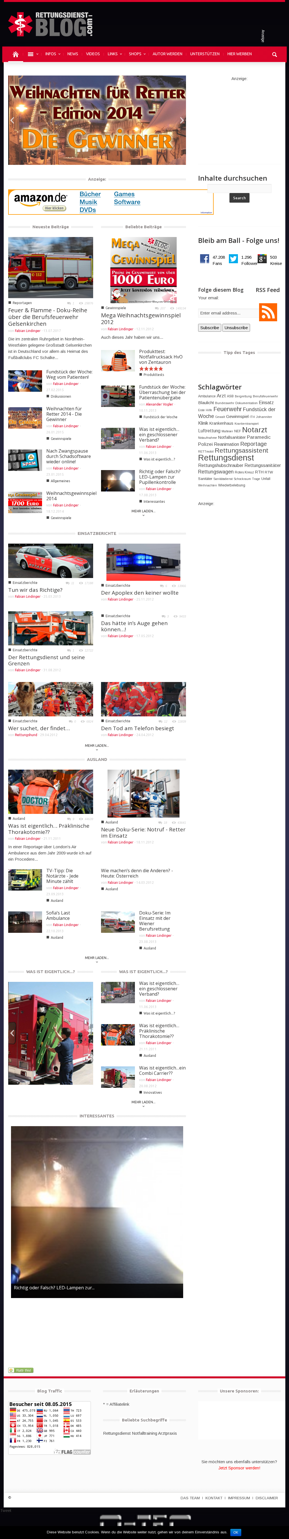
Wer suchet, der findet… (39, 728)
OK (235, 1532)
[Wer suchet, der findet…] (50, 698)
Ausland (19, 818)
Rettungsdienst (226, 457)
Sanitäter (205, 479)
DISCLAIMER (267, 1498)
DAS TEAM (190, 1498)
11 (72, 583)
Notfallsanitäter (232, 437)
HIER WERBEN (239, 54)
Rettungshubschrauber (220, 465)
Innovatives (24, 1074)
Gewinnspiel (237, 416)
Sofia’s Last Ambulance (58, 915)
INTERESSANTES (97, 1115)
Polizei (205, 444)
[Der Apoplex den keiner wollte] (143, 561)
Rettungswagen (216, 472)
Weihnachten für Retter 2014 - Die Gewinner (51, 143)
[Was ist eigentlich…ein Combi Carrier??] (50, 1034)
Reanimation (226, 444)
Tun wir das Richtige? (35, 590)
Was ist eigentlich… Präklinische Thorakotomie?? (48, 829)
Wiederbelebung (231, 485)
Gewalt (220, 416)
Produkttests (154, 375)
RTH (259, 472)
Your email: (208, 297)
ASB (230, 396)
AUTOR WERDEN (167, 54)
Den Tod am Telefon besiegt (137, 728)
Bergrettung (243, 396)
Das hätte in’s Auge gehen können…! (134, 626)
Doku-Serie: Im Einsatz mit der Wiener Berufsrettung (154, 921)
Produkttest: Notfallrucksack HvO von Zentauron (161, 356)
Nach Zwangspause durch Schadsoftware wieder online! (68, 456)
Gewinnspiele (25, 154)
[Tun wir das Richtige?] (50, 560)
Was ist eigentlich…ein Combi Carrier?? (49, 1062)
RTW (269, 472)
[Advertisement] (239, 117)
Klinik (203, 423)
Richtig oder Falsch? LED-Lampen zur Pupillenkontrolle (160, 476)
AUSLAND (97, 759)
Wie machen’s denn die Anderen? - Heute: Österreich (137, 873)
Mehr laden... (144, 511)
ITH (252, 416)
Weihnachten (207, 485)
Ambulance (207, 396)
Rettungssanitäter (262, 465)
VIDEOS (93, 54)
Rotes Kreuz (244, 472)
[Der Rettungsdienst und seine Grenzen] (50, 628)
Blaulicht (206, 402)
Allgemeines (60, 481)
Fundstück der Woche (161, 417)
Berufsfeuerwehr (265, 396)
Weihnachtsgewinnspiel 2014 (71, 496)
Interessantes (154, 501)
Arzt (221, 395)
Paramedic (259, 437)
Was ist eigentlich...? (159, 459)
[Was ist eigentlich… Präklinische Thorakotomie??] (50, 791)
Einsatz (266, 402)
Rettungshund (26, 735)
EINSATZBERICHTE (97, 533)
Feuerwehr (227, 409)
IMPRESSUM (239, 1498)
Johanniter (264, 416)
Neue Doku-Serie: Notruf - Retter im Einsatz (143, 832)
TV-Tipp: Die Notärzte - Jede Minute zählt (62, 875)
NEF (237, 431)
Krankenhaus (221, 423)
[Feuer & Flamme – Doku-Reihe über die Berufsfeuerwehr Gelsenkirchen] (50, 267)
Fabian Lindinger (65, 154)
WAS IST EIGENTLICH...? (50, 971)
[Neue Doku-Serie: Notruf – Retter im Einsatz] (143, 793)
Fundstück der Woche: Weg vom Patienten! (69, 374)
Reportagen (22, 303)
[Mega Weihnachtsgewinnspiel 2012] (143, 269)
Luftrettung (209, 430)
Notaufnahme (207, 437)
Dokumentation (246, 403)
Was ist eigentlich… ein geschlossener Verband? (159, 434)
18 (165, 822)
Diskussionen (61, 396)
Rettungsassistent (241, 450)
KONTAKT (213, 1498)
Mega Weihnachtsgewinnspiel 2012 (141, 318)
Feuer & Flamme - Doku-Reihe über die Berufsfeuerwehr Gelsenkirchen (47, 316)
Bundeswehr (224, 403)
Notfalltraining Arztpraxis (154, 1433)
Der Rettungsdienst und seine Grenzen (46, 660)
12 (165, 721)
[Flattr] (21, 1370)
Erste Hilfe (205, 410)
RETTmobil (206, 451)
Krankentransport (247, 423)
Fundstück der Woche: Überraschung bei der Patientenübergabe (162, 392)
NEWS (72, 54)
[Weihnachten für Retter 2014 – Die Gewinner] (97, 119)
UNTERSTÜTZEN (205, 54)
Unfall (265, 479)
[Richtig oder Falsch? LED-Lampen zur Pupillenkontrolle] (97, 1212)
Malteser (227, 431)
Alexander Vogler (159, 404)
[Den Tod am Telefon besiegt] (143, 698)
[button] (275, 53)
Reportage (253, 444)
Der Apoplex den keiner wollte (140, 592)
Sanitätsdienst (223, 478)
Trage (256, 478)
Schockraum (242, 478)
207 (162, 308)
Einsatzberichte (25, 582)
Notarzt (254, 430)
